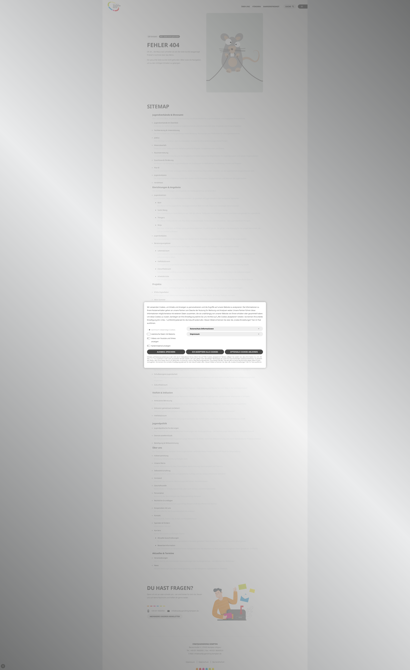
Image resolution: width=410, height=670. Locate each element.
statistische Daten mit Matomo (163, 334)
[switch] (148, 334)
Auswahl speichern (166, 352)
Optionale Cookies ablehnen (244, 352)
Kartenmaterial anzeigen (161, 346)
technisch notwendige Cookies (163, 330)
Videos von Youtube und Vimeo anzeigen (163, 340)
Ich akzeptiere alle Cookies (205, 352)
